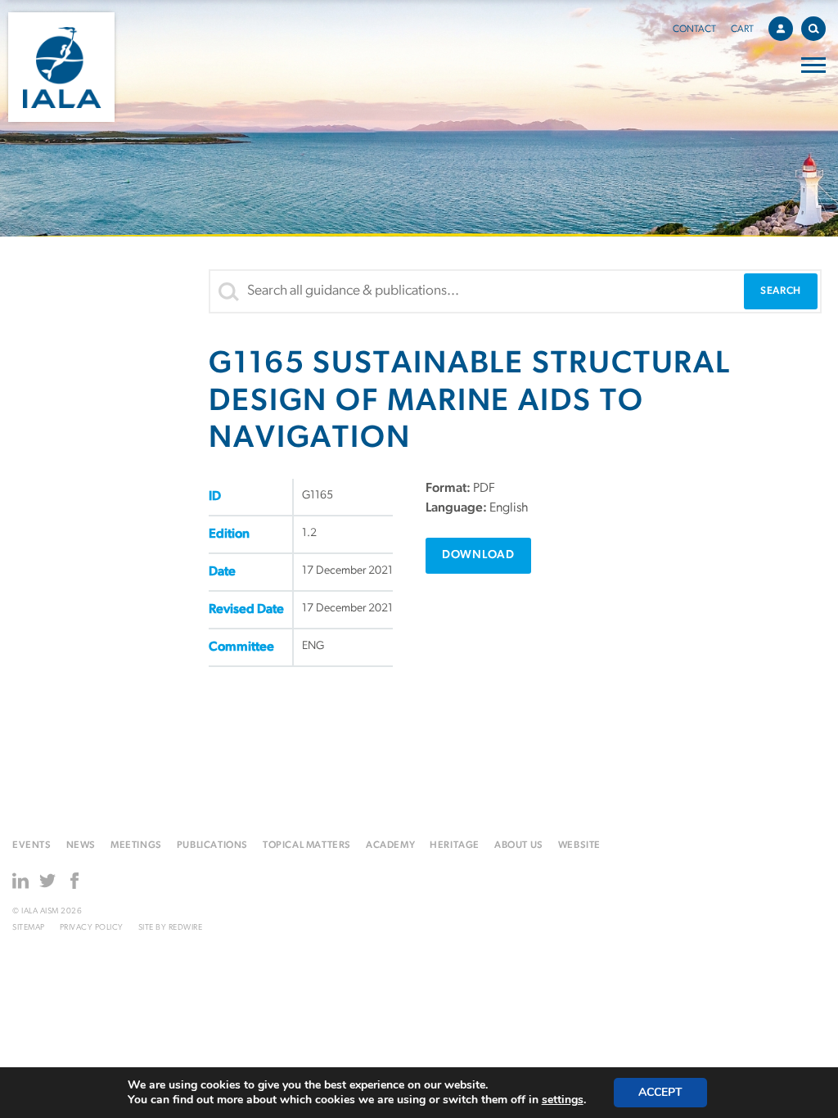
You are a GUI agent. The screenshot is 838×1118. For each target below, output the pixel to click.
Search (813, 28)
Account (780, 28)
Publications (212, 845)
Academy (390, 845)
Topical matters (307, 845)
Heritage (455, 845)
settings (562, 1100)
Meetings (136, 845)
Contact (694, 29)
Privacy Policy (92, 927)
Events (32, 845)
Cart (742, 29)
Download (478, 555)
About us (518, 845)
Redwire (186, 927)
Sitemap (28, 927)
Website (579, 845)
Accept (660, 1092)
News (81, 845)
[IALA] (61, 67)
